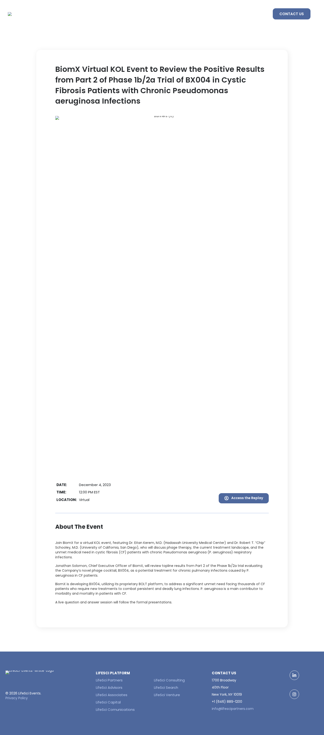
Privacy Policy (16, 698)
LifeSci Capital (108, 702)
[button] (244, 498)
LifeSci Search (166, 687)
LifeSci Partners (109, 680)
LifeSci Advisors (109, 687)
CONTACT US (291, 13)
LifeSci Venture (167, 694)
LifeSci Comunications (115, 709)
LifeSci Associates (111, 694)
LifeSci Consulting (169, 680)
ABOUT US (176, 13)
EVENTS (204, 13)
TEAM (256, 13)
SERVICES (231, 13)
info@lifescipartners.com (233, 708)
